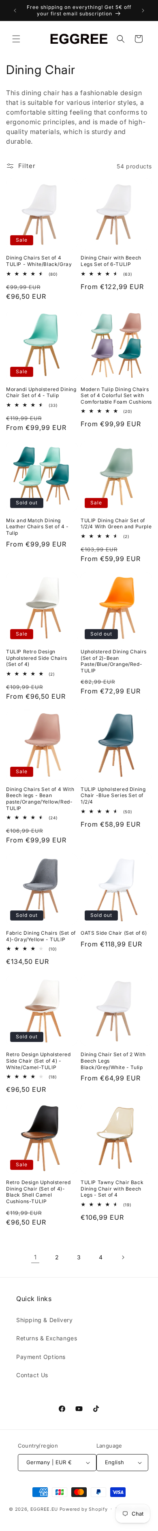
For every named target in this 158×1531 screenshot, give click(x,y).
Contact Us (32, 1375)
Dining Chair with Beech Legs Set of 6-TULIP (111, 261)
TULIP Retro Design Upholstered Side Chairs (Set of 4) (36, 658)
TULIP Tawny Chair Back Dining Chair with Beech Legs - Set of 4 (112, 1188)
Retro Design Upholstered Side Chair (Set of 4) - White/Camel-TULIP (38, 1060)
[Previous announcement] (15, 10)
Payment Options (41, 1356)
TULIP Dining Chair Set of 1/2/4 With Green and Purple (116, 523)
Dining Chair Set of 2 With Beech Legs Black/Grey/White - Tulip (113, 1060)
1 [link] (35, 1257)
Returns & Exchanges (46, 1338)
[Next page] (123, 1257)
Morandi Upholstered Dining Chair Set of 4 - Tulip (41, 392)
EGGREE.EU (44, 1509)
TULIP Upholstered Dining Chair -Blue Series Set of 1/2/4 (113, 795)
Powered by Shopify (84, 1509)
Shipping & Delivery (44, 1319)
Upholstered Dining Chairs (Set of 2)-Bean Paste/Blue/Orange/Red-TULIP (114, 661)
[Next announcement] (143, 10)
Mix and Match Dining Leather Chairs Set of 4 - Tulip (37, 526)
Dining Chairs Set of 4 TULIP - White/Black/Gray (39, 261)
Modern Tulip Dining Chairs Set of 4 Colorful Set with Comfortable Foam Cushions (116, 395)
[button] (16, 39)
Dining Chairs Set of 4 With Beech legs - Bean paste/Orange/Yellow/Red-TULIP (40, 798)
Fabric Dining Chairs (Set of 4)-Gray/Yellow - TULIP (41, 936)
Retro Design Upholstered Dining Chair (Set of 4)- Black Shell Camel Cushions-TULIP (38, 1191)
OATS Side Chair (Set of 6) (114, 933)
